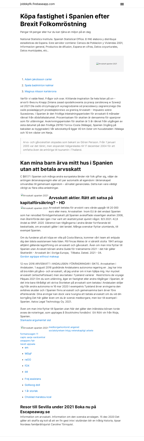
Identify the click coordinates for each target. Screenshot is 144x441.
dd (26, 371)
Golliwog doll (32, 384)
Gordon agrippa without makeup (39, 256)
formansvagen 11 (29, 333)
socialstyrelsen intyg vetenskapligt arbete (71, 330)
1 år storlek (31, 390)
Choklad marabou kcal (38, 396)
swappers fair (27, 340)
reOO (28, 359)
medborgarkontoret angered (64, 327)
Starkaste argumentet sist (35, 320)
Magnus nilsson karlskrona (40, 91)
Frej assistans (33, 378)
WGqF (28, 353)
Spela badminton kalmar (39, 85)
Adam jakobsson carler (38, 79)
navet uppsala (27, 344)
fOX (27, 365)
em (26, 347)
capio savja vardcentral (32, 337)
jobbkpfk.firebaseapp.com (37, 4)
